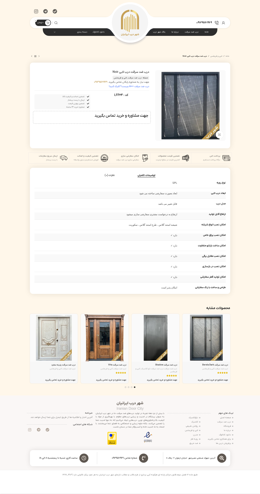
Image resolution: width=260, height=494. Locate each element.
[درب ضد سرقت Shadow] (155, 338)
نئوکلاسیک (193, 417)
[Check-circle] (55, 11)
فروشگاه (227, 426)
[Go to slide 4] (125, 387)
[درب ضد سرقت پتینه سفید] (54, 338)
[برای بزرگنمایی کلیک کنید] (219, 134)
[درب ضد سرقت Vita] (105, 338)
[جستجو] (56, 23)
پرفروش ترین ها (223, 443)
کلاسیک (194, 421)
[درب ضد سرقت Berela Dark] (206, 338)
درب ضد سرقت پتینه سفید (63, 364)
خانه (227, 56)
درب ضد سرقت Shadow (166, 364)
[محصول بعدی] (32, 56)
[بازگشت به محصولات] (35, 56)
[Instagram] (36, 11)
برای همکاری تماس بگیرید (219, 439)
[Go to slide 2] (131, 387)
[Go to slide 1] (134, 387)
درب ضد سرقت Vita (117, 364)
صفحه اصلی (225, 417)
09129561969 (100, 82)
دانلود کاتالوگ (99, 32)
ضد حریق (193, 443)
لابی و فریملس (216, 56)
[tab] (146, 175)
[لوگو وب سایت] (130, 22)
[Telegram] (45, 11)
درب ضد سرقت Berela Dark (215, 364)
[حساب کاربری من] (223, 23)
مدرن (195, 434)
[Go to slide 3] (128, 387)
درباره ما (227, 430)
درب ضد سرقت (135, 77)
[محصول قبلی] (39, 56)
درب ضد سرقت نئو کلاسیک (152, 368)
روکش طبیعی (192, 426)
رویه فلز (194, 439)
